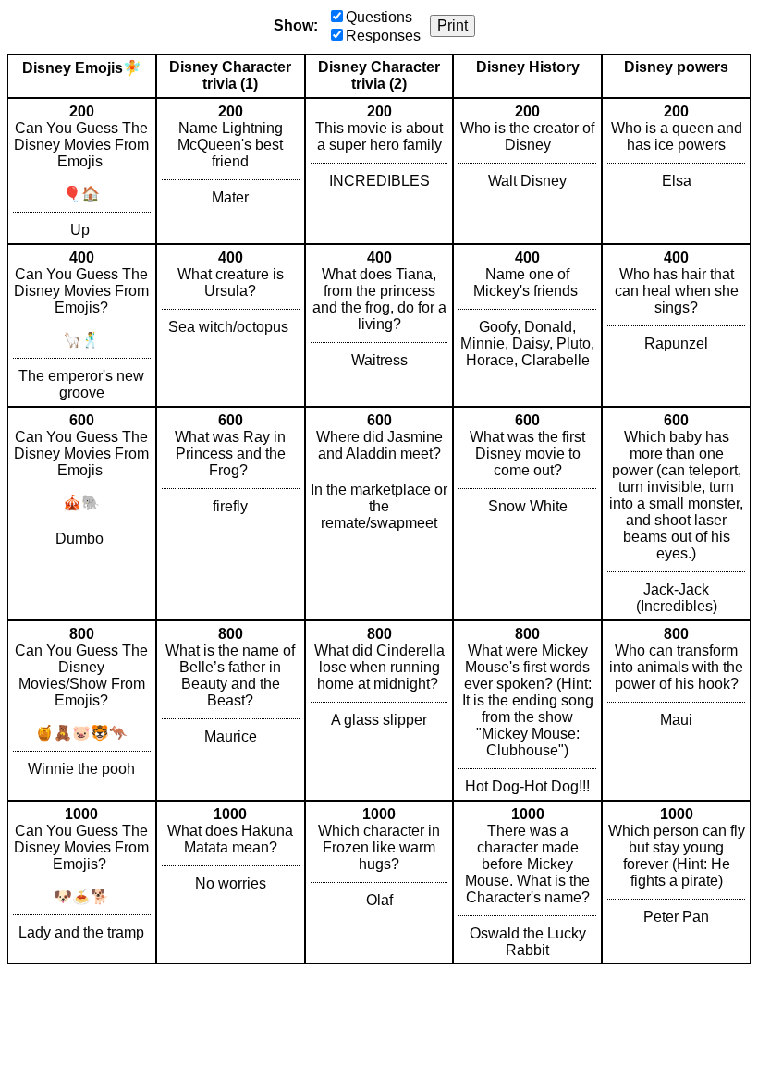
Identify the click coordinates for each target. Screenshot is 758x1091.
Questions (379, 17)
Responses (383, 35)
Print (452, 25)
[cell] (81, 171)
